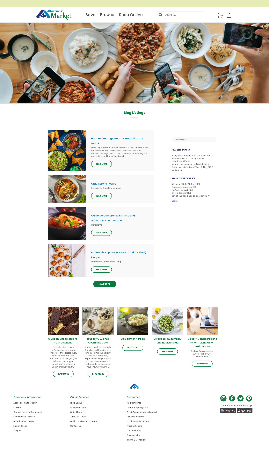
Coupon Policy (134, 430)
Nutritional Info (134, 402)
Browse (107, 15)
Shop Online (131, 15)
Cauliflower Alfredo (181, 161)
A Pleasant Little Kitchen (186, 184)
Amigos (17, 430)
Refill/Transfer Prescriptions (83, 421)
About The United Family (25, 402)
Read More (101, 164)
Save (90, 15)
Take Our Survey (78, 416)
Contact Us (75, 426)
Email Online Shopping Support (142, 412)
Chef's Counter (181, 193)
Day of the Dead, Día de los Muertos (191, 195)
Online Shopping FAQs (137, 407)
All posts (104, 284)
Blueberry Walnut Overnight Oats (188, 158)
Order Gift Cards (78, 407)
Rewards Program (135, 416)
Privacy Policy (133, 435)
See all (175, 201)
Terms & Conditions (136, 439)
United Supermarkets (23, 421)
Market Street (20, 426)
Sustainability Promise (24, 416)
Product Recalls (134, 426)
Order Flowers (77, 412)
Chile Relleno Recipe (103, 183)
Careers (17, 407)
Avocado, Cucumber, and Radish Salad (190, 164)
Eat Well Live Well (182, 190)
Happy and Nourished (184, 187)
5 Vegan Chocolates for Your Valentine (191, 155)
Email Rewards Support (138, 421)
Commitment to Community (27, 412)
